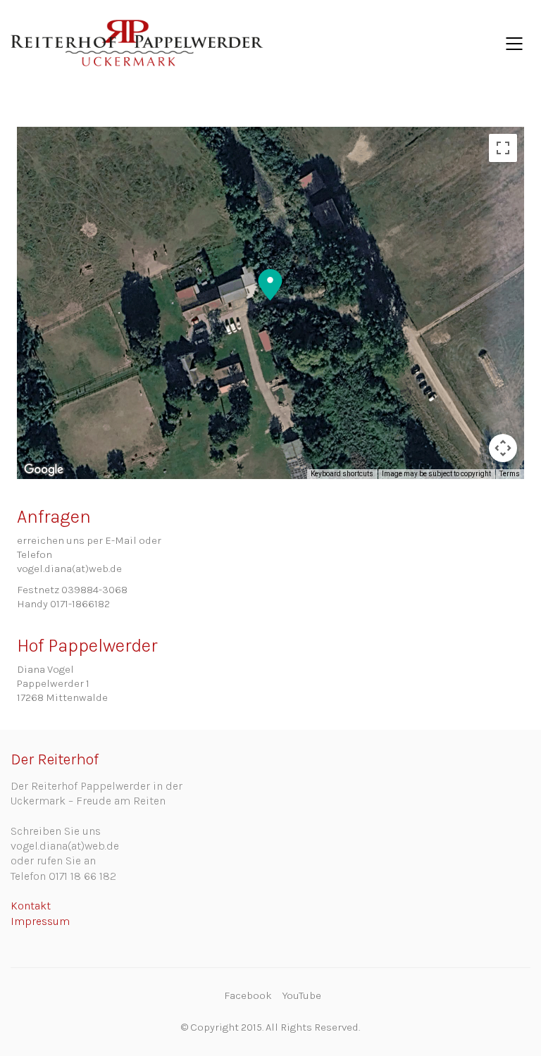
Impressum (40, 921)
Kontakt (31, 905)
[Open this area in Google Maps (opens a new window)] (43, 470)
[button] (270, 286)
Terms (509, 474)
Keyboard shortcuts (342, 474)
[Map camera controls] (503, 448)
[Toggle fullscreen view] (503, 148)
